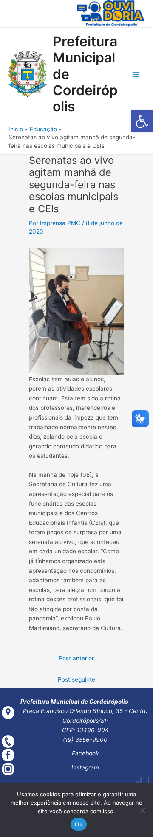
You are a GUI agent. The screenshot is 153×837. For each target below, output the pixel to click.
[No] (142, 810)
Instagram (85, 767)
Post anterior (76, 658)
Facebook (85, 753)
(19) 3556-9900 (85, 739)
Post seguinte (76, 679)
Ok (78, 824)
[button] (142, 121)
